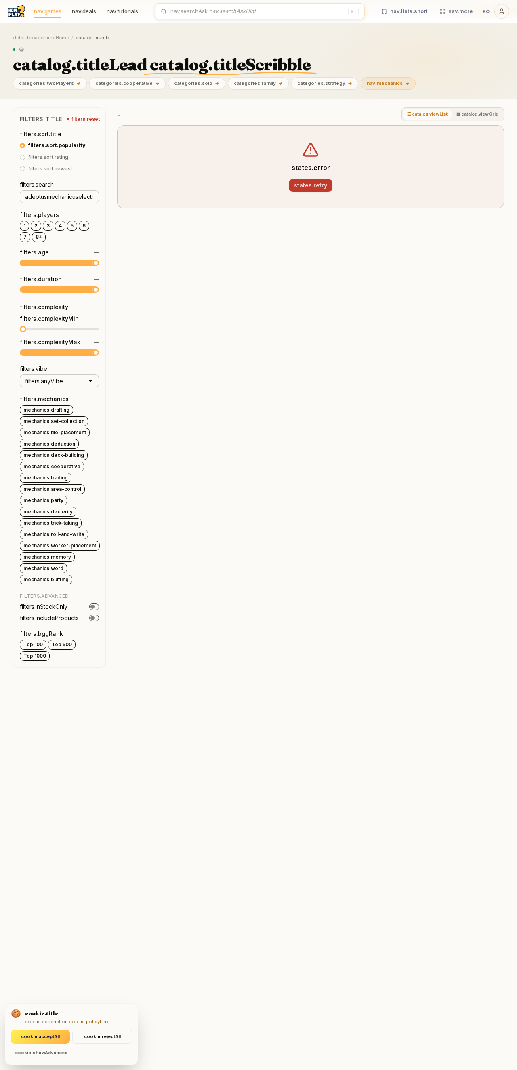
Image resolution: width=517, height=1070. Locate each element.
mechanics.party (43, 500)
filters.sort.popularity (57, 145)
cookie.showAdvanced (41, 1052)
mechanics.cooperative (51, 466)
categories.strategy (324, 83)
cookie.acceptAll (40, 1036)
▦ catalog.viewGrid (477, 114)
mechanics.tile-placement (54, 432)
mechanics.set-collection (53, 421)
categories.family (258, 83)
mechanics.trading (45, 478)
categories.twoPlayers (50, 83)
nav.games (47, 11)
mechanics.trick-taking (50, 523)
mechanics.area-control (52, 489)
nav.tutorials (122, 11)
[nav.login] (501, 11)
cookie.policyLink (89, 1021)
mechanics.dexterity (48, 512)
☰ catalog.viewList (427, 114)
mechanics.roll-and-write (53, 534)
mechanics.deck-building (53, 455)
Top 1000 (34, 656)
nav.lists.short (408, 11)
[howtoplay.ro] (16, 11)
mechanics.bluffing (46, 579)
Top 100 (33, 644)
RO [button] (486, 11)
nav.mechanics (388, 83)
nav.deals (84, 11)
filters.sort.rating (48, 157)
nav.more (460, 11)
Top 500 (62, 644)
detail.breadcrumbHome (41, 37)
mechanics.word (43, 568)
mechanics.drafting (46, 410)
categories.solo (196, 83)
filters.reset (83, 119)
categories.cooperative (127, 83)
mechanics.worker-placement (59, 545)
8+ (39, 237)
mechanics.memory (47, 557)
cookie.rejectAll (102, 1036)
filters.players (39, 214)
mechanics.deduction (49, 444)
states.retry (310, 185)
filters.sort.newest (50, 169)
